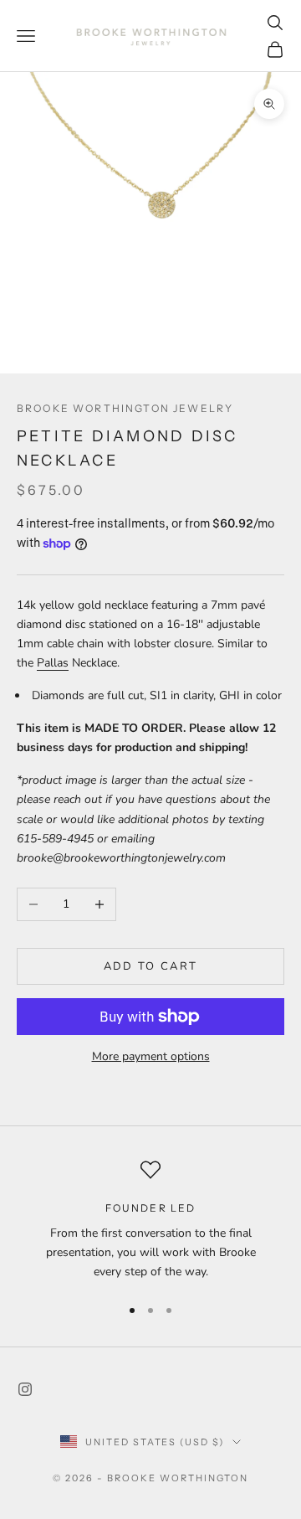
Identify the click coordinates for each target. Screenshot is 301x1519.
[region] (150, 1221)
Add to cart (151, 966)
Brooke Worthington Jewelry (125, 408)
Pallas (53, 663)
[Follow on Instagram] (25, 1389)
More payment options (151, 1056)
